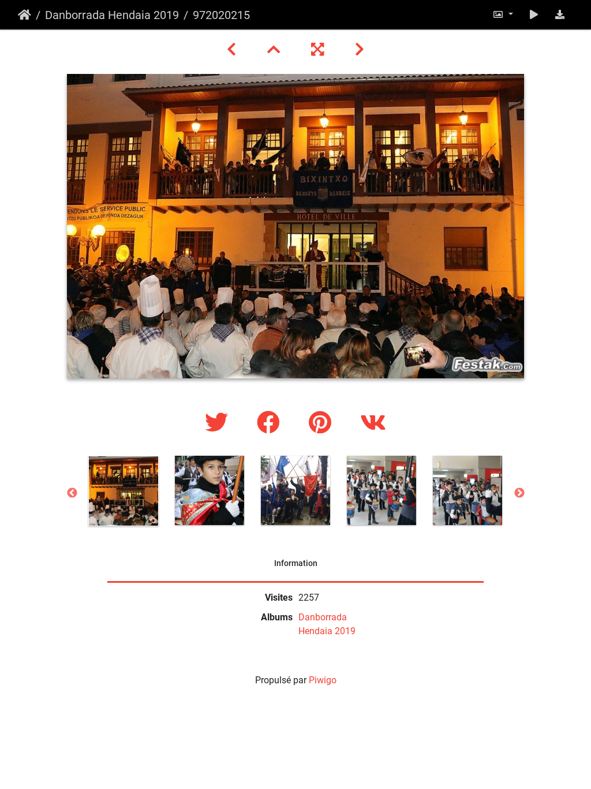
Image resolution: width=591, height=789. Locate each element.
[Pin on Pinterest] (323, 423)
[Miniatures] (275, 49)
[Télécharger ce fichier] (560, 15)
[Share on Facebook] (271, 423)
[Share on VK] (373, 423)
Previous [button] (72, 493)
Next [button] (519, 493)
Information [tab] (295, 563)
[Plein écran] (319, 49)
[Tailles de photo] (503, 15)
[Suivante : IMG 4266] (359, 49)
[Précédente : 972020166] (233, 49)
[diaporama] (534, 15)
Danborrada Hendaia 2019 (112, 15)
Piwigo (322, 680)
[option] (124, 491)
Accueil (24, 15)
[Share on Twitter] (219, 423)
